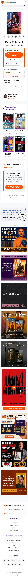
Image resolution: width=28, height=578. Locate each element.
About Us (14, 522)
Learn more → (12, 98)
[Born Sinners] (20, 144)
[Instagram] (4, 560)
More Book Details (12, 63)
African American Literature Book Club (14, 574)
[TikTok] (8, 564)
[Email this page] (23, 36)
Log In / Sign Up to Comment (15, 187)
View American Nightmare (15, 408)
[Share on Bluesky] (15, 36)
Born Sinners (20, 153)
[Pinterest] (15, 564)
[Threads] (19, 560)
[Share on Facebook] (4, 36)
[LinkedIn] (12, 564)
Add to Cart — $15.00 (14, 55)
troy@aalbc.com (15, 548)
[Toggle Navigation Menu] (25, 2)
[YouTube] (8, 560)
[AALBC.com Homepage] (8, 2)
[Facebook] (12, 560)
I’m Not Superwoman (8, 131)
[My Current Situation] (8, 144)
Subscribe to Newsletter (14, 540)
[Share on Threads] (12, 36)
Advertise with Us (14, 542)
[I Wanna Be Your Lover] (20, 121)
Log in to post (8, 167)
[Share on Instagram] (8, 36)
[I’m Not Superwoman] (8, 121)
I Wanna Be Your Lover (19, 131)
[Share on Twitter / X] (19, 36)
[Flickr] (19, 564)
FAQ (14, 545)
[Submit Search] (25, 6)
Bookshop (15, 76)
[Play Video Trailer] (14, 387)
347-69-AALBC (14, 550)
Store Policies (14, 530)
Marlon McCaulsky (15, 45)
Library (20, 72)
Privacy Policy (14, 525)
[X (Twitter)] (15, 560)
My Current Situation (8, 154)
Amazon (9, 72)
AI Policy (14, 528)
